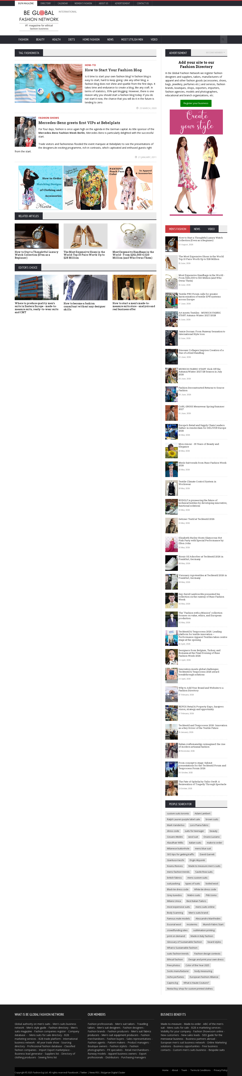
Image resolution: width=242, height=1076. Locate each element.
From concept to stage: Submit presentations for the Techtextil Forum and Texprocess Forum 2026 (202, 765)
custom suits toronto (178, 813)
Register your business (196, 103)
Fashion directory (58, 1027)
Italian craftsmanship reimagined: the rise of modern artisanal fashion (202, 745)
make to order (214, 842)
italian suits (195, 842)
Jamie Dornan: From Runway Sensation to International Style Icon (202, 333)
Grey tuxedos (174, 895)
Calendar (63, 3)
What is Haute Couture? (196, 982)
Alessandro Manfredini (208, 918)
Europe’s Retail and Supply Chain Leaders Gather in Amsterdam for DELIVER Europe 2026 (202, 428)
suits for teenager (194, 831)
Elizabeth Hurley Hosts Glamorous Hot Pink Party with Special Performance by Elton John (201, 540)
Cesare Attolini (175, 836)
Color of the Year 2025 (197, 965)
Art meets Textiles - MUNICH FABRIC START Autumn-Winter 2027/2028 (200, 314)
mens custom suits (197, 877)
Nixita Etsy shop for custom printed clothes (190, 988)
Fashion (23, 39)
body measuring (203, 971)
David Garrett (207, 854)
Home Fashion (91, 39)
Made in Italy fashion (202, 936)
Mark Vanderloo (175, 825)
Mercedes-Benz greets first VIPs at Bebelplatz (79, 122)
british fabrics (174, 877)
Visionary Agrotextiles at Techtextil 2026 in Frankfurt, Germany (203, 577)
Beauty (40, 39)
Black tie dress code (177, 889)
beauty (213, 831)
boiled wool (212, 883)
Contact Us (143, 3)
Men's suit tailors (125, 1024)
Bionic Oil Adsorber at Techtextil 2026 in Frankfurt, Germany (201, 558)
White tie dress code (205, 889)
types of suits (192, 883)
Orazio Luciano (212, 836)
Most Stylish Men (132, 39)
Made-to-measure (171, 1024)
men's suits (43, 1024)
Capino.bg (172, 982)
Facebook (73, 1072)
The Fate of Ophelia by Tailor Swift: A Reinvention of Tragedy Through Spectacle (202, 783)
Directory (46, 3)
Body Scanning (175, 912)
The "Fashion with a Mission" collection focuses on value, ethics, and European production (200, 615)
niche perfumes (175, 977)
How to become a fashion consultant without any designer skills (84, 306)
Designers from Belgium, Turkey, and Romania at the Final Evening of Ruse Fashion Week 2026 (199, 653)
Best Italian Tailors (196, 901)
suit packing (173, 883)
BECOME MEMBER (214, 52)
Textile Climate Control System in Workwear (197, 483)
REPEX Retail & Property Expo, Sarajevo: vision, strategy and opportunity (201, 708)
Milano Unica (174, 901)
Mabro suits (193, 895)
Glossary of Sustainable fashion (184, 941)
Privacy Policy (220, 1070)
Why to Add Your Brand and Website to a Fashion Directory (201, 689)
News (110, 39)
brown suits (212, 819)
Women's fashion (83, 3)
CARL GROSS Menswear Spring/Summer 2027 (201, 408)
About (175, 1070)
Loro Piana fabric (199, 825)
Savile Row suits (204, 871)
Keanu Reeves (175, 866)
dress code (173, 831)
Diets (71, 39)
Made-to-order (192, 1024)
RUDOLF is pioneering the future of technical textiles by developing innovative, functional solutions (203, 503)
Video (154, 39)
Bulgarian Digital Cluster (113, 1072)
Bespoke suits (217, 1050)
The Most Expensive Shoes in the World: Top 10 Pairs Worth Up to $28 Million (84, 255)
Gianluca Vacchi (175, 860)
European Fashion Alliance (204, 977)
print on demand (176, 936)
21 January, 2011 (147, 157)
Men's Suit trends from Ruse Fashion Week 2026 (203, 464)
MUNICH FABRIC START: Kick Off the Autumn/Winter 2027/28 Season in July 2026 (200, 371)
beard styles (214, 941)
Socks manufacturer (178, 971)
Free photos (173, 965)
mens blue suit (203, 848)
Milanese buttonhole (178, 848)
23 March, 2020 (147, 108)
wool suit (193, 836)
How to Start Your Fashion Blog (113, 70)
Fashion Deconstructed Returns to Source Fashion (201, 389)
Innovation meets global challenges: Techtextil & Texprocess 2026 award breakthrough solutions (199, 671)
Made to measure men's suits (204, 866)
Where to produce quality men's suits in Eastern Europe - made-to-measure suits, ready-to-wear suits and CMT (36, 308)
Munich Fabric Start (213, 924)
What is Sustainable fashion (182, 947)
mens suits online (205, 906)
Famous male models (178, 918)
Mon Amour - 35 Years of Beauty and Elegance (199, 445)
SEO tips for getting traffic (180, 854)
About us (103, 3)
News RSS (94, 1072)
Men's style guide (36, 1027)
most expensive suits (178, 906)
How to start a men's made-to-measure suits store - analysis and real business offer (133, 306)
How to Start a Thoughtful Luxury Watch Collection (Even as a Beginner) (36, 255)
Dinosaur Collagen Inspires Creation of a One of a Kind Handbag (201, 352)
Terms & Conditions (200, 1070)
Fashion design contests (207, 953)
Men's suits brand (198, 912)
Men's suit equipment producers (120, 1035)
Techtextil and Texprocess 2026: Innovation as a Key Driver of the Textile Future (203, 727)
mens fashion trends (178, 871)
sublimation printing (204, 930)
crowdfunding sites (177, 930)
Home (165, 1070)
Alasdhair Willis (175, 842)
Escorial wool (174, 924)
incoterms (192, 924)
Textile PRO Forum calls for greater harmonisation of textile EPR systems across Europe (200, 296)
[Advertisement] (159, 20)
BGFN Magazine (26, 3)
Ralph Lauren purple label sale (183, 819)
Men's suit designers (108, 1027)
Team (184, 1070)
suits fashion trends (178, 953)
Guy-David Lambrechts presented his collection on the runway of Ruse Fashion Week (201, 596)
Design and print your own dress (206, 959)
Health (56, 39)
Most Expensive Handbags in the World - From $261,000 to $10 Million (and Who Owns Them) (133, 255)
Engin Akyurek (197, 860)
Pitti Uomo (211, 895)
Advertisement (122, 3)
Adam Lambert (202, 813)
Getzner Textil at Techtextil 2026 (197, 519)
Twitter (83, 1072)
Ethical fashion (175, 959)
